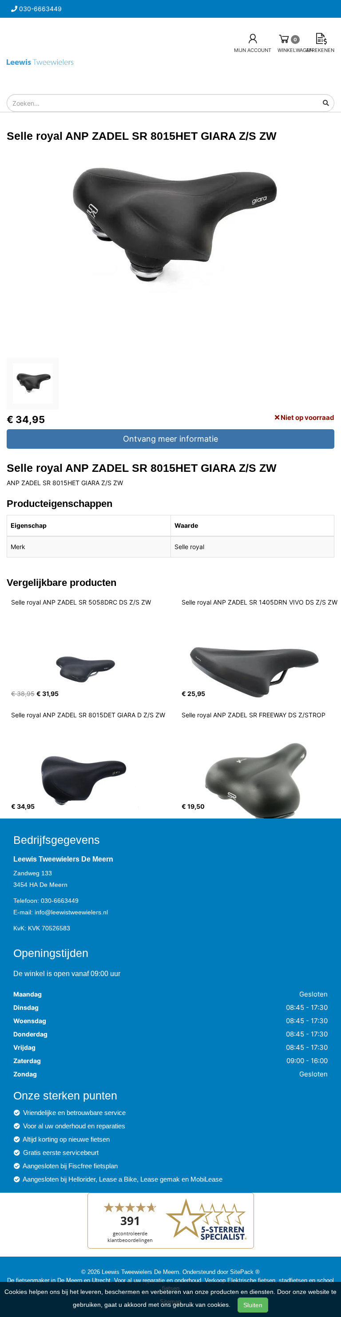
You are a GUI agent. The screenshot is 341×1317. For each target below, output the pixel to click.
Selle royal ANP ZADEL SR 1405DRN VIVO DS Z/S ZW (259, 602)
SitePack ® (245, 1271)
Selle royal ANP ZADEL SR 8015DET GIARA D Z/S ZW (88, 715)
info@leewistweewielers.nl (71, 912)
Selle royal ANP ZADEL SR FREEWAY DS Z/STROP (253, 715)
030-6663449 (60, 900)
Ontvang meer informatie (170, 438)
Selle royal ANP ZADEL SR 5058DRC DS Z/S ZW (81, 602)
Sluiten (252, 1305)
